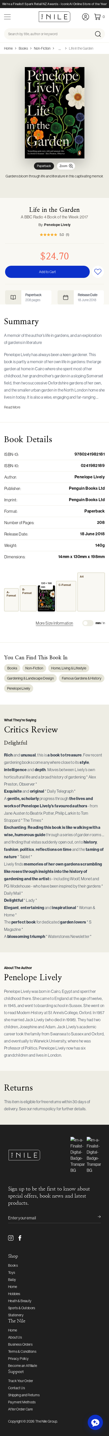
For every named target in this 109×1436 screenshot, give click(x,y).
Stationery (16, 1315)
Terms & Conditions (22, 1351)
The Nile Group (46, 1421)
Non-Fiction (42, 48)
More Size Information (54, 623)
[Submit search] (99, 33)
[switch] (88, 623)
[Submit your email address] (96, 1218)
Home (8, 48)
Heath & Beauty (20, 1301)
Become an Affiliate (22, 1366)
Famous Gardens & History (81, 678)
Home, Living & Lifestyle (68, 668)
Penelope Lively (57, 225)
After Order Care (20, 1409)
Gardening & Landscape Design (30, 678)
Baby (12, 1280)
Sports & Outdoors (21, 1308)
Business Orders (20, 1344)
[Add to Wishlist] (98, 272)
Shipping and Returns (24, 1395)
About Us (15, 1337)
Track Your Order (20, 1381)
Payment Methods (21, 1402)
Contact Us (16, 1388)
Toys (11, 1272)
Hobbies (14, 1294)
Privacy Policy (18, 1359)
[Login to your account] (85, 16)
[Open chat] (95, 1422)
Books (23, 48)
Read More (12, 407)
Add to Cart (47, 272)
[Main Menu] (7, 16)
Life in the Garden (81, 48)
